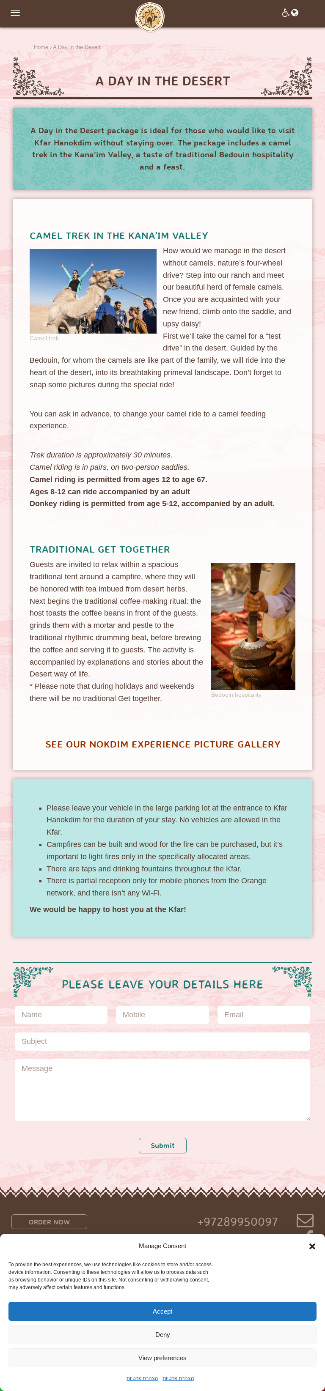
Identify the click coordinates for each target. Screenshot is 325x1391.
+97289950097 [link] (237, 1221)
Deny (162, 1334)
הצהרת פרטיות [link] (142, 1378)
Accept (162, 1311)
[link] (149, 17)
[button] (312, 1246)
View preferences (162, 1357)
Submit (163, 1145)
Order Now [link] (49, 1222)
